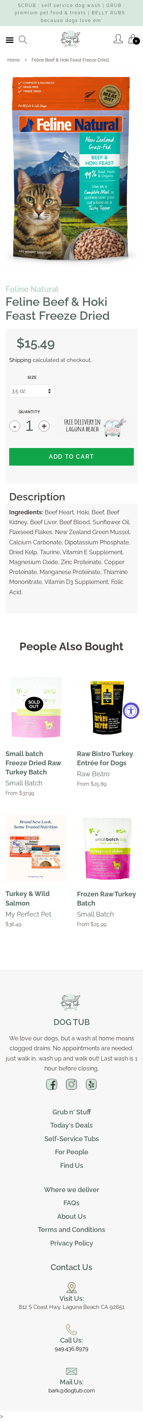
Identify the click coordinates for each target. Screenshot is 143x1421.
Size (32, 377)
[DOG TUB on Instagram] (71, 1087)
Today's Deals (71, 1125)
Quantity (29, 412)
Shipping (20, 360)
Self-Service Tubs (71, 1139)
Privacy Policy (71, 1243)
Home (13, 60)
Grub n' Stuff (71, 1112)
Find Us (71, 1165)
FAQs (71, 1203)
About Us (71, 1216)
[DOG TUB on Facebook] (51, 1087)
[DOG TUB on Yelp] (91, 1087)
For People (71, 1152)
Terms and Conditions (71, 1229)
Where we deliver (71, 1190)
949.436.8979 (71, 1349)
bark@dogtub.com (71, 1390)
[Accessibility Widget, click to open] (131, 710)
